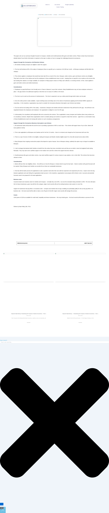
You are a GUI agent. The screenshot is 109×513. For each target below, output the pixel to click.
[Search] (1, 504)
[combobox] (54, 342)
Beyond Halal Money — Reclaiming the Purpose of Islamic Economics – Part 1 (80, 313)
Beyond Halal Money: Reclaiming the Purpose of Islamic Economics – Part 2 (28, 313)
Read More (28, 322)
